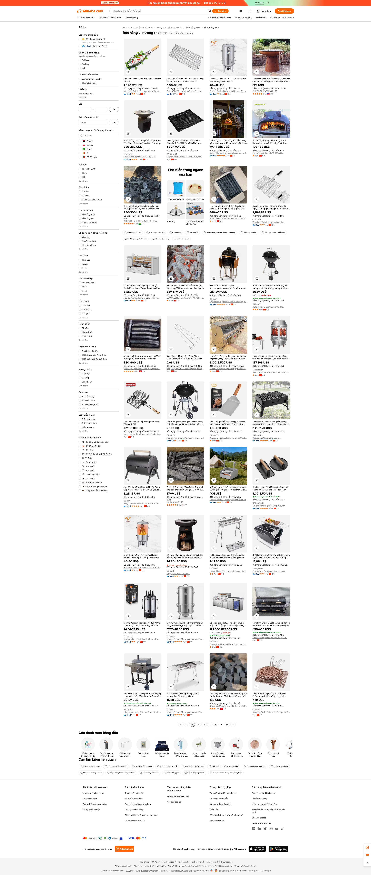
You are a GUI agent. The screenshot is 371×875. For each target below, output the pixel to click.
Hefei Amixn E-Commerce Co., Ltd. (268, 307)
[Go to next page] (233, 724)
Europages (227, 862)
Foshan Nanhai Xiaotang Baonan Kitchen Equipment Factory (142, 298)
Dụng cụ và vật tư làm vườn (169, 27)
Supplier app (188, 849)
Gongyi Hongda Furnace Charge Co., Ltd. (228, 153)
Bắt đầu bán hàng (260, 798)
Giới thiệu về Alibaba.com (95, 787)
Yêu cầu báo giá (174, 802)
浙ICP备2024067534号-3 (259, 870)
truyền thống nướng (144, 766)
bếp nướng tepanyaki (195, 773)
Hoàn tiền (214, 809)
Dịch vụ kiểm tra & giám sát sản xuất (141, 815)
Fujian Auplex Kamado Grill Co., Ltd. (267, 153)
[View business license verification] (211, 870)
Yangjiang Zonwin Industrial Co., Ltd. (268, 222)
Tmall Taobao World (171, 862)
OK (114, 109)
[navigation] (99, 376)
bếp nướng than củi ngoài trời (122, 773)
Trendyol (216, 862)
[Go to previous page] (180, 724)
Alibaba (126, 27)
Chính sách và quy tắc (135, 820)
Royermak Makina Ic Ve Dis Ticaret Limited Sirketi (228, 706)
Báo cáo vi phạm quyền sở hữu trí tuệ (226, 815)
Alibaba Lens (94, 849)
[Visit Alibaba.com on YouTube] (277, 828)
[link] (367, 847)
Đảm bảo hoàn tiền (133, 798)
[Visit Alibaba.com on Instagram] (271, 828)
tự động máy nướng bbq (137, 239)
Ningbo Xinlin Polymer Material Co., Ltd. (184, 157)
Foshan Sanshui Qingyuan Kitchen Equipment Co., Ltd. (228, 91)
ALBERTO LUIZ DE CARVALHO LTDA (140, 221)
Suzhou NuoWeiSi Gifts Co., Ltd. (266, 438)
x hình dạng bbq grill (91, 766)
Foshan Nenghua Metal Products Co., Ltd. (185, 438)
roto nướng (176, 232)
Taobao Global (197, 862)
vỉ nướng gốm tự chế (168, 766)
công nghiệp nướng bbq (117, 766)
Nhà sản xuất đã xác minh (178, 796)
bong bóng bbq (183, 239)
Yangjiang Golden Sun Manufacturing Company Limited (142, 91)
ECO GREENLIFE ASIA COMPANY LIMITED (228, 218)
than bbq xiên (232, 766)
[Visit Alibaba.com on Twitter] (265, 828)
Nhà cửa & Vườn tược (143, 27)
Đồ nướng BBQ (193, 27)
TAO (208, 862)
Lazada (185, 862)
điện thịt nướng (250, 232)
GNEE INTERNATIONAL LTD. (265, 91)
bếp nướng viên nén (151, 773)
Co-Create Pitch (90, 798)
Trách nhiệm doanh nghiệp (95, 804)
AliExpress (144, 862)
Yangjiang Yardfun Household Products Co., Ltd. (185, 368)
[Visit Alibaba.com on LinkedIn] (259, 828)
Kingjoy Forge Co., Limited (178, 573)
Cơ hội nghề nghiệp (91, 809)
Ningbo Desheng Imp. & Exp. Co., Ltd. (268, 506)
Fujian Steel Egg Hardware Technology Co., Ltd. (228, 301)
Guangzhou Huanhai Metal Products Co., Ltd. (228, 644)
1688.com (155, 862)
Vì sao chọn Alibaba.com (93, 793)
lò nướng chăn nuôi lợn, (256, 766)
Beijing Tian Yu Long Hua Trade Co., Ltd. (184, 91)
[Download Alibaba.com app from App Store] (257, 849)
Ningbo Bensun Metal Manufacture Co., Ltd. (142, 503)
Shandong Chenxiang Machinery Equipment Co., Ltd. (271, 372)
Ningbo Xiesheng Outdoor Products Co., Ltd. (142, 712)
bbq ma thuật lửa (281, 766)
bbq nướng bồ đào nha (194, 766)
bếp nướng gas (173, 773)
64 (227, 724)
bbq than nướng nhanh (92, 773)
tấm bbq (215, 766)
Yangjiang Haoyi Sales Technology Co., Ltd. (228, 438)
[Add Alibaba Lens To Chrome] (124, 849)
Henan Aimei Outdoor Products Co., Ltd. (227, 571)
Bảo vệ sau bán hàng (134, 809)
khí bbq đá (194, 232)
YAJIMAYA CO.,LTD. (175, 502)
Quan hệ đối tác (259, 818)
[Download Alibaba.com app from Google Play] (278, 849)
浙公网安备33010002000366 (232, 870)
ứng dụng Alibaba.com (235, 849)
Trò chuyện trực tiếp (219, 798)
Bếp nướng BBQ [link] (211, 27)
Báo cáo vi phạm (217, 820)
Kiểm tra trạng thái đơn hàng (264, 804)
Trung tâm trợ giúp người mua (223, 793)
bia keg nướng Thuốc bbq (275, 232)
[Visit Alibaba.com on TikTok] (282, 828)
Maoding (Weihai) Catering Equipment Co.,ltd (271, 712)
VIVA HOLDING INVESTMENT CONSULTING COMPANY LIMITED (142, 368)
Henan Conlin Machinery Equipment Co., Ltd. (228, 368)
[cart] (250, 11)
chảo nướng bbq (162, 239)
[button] (209, 11)
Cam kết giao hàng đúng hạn (138, 804)
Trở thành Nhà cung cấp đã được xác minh (268, 810)
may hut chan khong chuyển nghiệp (227, 773)
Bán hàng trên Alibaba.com (264, 793)
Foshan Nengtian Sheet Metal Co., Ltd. (269, 637)
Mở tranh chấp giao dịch (220, 804)
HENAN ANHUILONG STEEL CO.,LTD (140, 157)
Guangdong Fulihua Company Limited (269, 571)
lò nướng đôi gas (134, 232)
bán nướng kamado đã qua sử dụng (221, 232)
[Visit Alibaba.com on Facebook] (253, 828)
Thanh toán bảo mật (134, 793)
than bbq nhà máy (156, 232)
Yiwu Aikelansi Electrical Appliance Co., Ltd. (142, 639)
